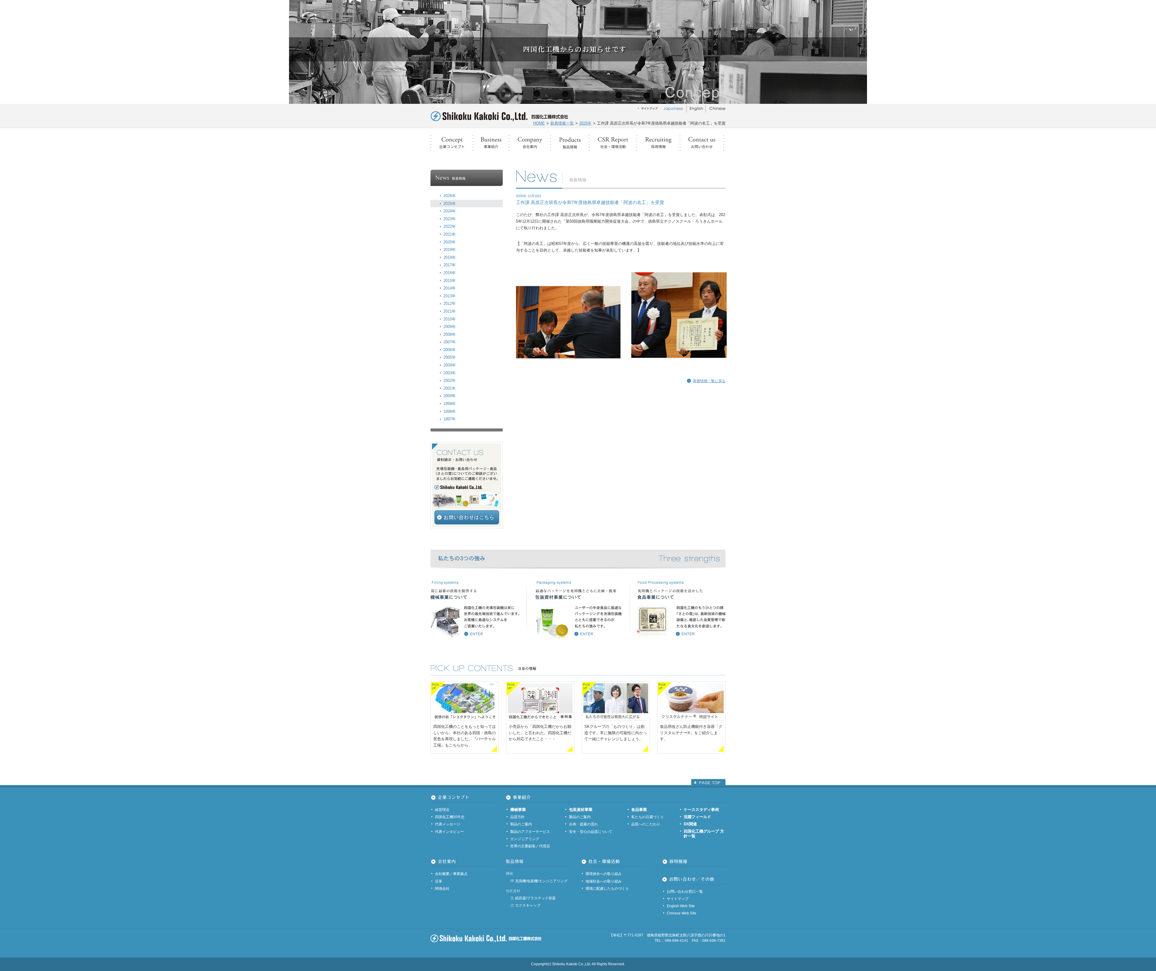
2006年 (449, 350)
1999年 (449, 403)
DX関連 (690, 824)
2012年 (449, 303)
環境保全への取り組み (604, 874)
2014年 (449, 288)
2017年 (449, 265)
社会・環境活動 (612, 143)
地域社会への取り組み (604, 881)
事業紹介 (491, 143)
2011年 (449, 311)
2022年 (449, 226)
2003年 (449, 373)
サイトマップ (677, 899)
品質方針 (517, 817)
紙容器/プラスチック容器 (535, 898)
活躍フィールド (697, 817)
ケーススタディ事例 (701, 809)
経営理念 (442, 810)
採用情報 (658, 143)
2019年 (449, 249)
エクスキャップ (527, 905)
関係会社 (442, 888)
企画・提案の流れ (583, 824)
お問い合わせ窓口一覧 (685, 891)
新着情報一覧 (562, 123)
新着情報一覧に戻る (709, 381)
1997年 (449, 419)
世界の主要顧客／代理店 (530, 846)
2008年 (449, 334)
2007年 (449, 342)
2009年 (449, 326)
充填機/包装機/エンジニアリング (541, 881)
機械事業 (518, 809)
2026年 (449, 195)
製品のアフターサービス (530, 832)
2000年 (449, 396)
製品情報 (570, 143)
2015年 (449, 280)
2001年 (449, 388)
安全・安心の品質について (590, 832)
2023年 (449, 219)
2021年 (449, 234)
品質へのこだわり (645, 824)
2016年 (449, 273)
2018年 (449, 257)
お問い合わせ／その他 (701, 143)
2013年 (449, 296)
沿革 (438, 881)
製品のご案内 (521, 824)
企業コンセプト (452, 143)
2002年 (449, 380)
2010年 (449, 319)
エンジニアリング (524, 839)
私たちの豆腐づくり (647, 817)
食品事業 (639, 809)
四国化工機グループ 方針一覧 (704, 834)
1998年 (449, 411)
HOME (539, 123)
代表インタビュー (449, 832)
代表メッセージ (447, 824)
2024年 (449, 211)
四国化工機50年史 (450, 817)
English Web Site (681, 906)
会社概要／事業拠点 (451, 874)
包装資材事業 (580, 809)
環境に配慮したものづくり (607, 888)
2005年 (449, 357)
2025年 (585, 123)
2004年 (449, 365)
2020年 (449, 242)
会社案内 (529, 143)
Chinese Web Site (681, 913)
